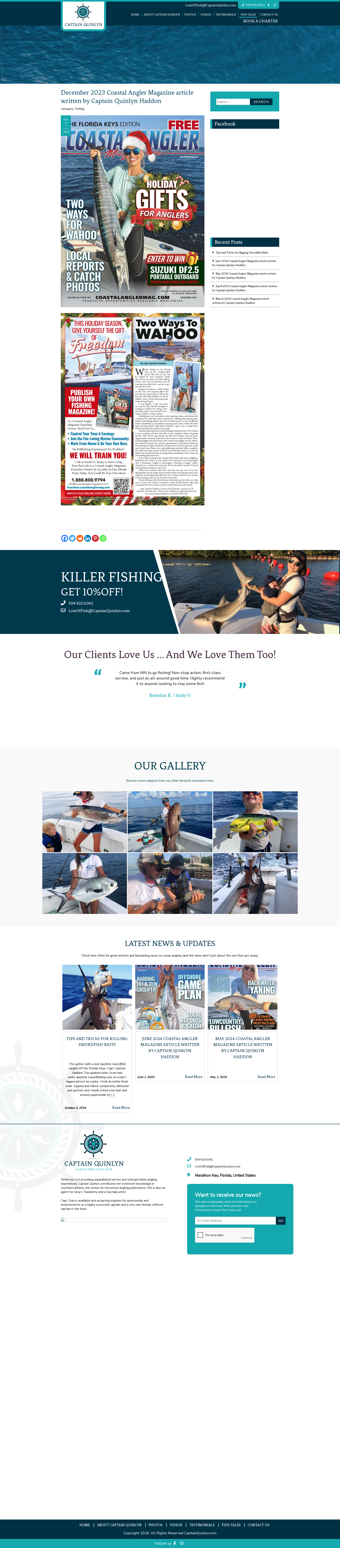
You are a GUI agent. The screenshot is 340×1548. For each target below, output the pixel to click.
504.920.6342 (254, 5)
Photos (190, 14)
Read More (121, 1107)
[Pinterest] (95, 538)
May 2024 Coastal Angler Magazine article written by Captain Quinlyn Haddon (244, 275)
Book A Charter (260, 21)
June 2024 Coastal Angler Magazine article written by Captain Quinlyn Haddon (244, 263)
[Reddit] (80, 538)
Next (282, 704)
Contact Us (269, 14)
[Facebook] (64, 538)
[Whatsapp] (103, 538)
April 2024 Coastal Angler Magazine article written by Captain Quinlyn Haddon (244, 288)
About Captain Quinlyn (162, 14)
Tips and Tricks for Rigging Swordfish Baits (242, 252)
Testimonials (225, 14)
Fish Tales (248, 14)
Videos (205, 14)
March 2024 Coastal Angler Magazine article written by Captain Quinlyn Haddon (240, 301)
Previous (58, 704)
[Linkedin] (87, 538)
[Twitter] (72, 538)
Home (135, 14)
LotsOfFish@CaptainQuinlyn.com (210, 5)
